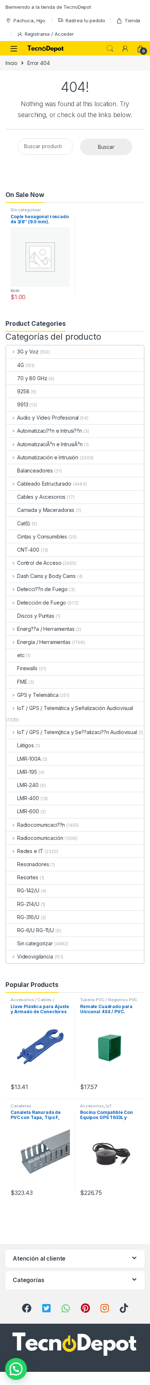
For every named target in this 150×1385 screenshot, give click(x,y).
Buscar (106, 147)
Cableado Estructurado (44, 484)
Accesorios (92, 1105)
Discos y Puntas (35, 616)
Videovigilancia (35, 956)
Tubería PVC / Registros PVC (109, 999)
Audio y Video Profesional (48, 417)
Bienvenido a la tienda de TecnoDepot (48, 7)
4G (20, 365)
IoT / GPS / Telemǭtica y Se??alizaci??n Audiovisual (77, 732)
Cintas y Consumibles (42, 536)
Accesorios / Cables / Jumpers (32, 1002)
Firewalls (27, 668)
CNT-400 (28, 550)
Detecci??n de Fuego (42, 589)
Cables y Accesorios (41, 497)
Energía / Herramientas (44, 642)
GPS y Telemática (38, 695)
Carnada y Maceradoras (45, 510)
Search (110, 49)
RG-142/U (28, 890)
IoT (109, 1105)
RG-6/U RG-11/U (35, 930)
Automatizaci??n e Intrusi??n (49, 431)
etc (21, 655)
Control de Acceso (39, 563)
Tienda (132, 20)
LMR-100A (29, 759)
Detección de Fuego (41, 602)
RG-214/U (28, 904)
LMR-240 (28, 785)
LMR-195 (27, 772)
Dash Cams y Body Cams (46, 576)
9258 (23, 391)
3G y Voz (28, 351)
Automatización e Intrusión (47, 457)
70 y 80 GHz (32, 378)
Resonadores (33, 864)
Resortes (27, 877)
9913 (22, 404)
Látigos (25, 745)
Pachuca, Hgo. (29, 20)
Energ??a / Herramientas (46, 629)
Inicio (11, 63)
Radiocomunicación (40, 838)
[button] (16, 1369)
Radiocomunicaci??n (41, 825)
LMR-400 (28, 798)
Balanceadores (35, 470)
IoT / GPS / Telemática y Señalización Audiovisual (75, 708)
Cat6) (23, 523)
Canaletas (21, 1105)
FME (22, 682)
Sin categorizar (26, 209)
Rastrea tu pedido (85, 20)
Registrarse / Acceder (49, 34)
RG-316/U (28, 917)
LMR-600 (28, 811)
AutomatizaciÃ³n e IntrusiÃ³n (50, 444)
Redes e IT (30, 851)
